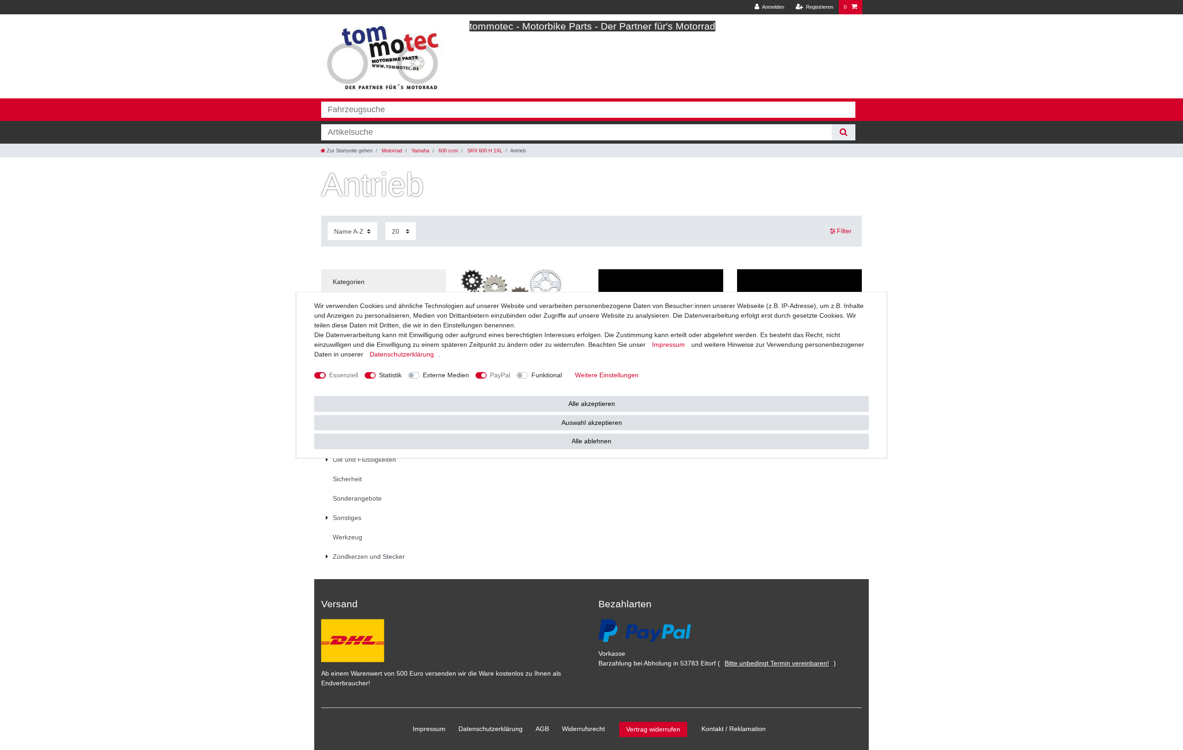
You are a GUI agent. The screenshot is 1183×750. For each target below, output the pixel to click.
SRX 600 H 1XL (484, 150)
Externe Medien (446, 375)
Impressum (429, 728)
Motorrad (391, 150)
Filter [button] (844, 231)
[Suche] (843, 132)
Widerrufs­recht (583, 728)
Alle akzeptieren (591, 403)
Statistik (390, 375)
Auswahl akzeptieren (591, 422)
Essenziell (343, 375)
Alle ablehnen (591, 441)
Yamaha (419, 150)
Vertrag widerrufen (653, 729)
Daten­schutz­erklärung (490, 728)
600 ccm (447, 150)
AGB (542, 728)
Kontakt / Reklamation (733, 728)
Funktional (546, 375)
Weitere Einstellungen (607, 375)
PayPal (500, 375)
